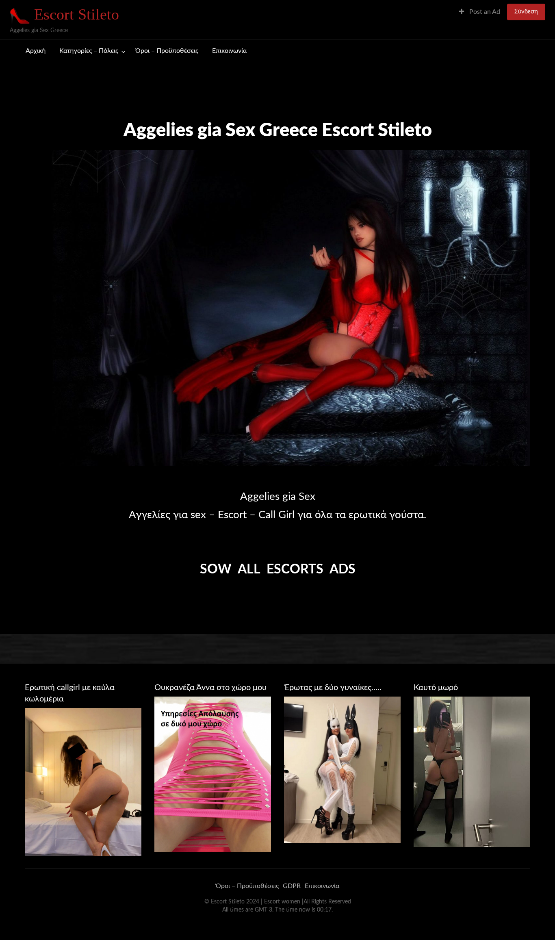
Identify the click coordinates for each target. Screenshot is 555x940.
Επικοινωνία (229, 51)
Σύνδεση (526, 12)
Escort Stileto (76, 14)
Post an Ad (484, 12)
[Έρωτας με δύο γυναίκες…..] (342, 769)
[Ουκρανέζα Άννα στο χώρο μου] (212, 774)
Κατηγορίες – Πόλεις (88, 51)
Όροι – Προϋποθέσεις (166, 51)
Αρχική (36, 51)
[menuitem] (479, 12)
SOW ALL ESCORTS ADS (278, 569)
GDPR (292, 886)
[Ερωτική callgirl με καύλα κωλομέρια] (83, 782)
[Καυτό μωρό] (472, 771)
